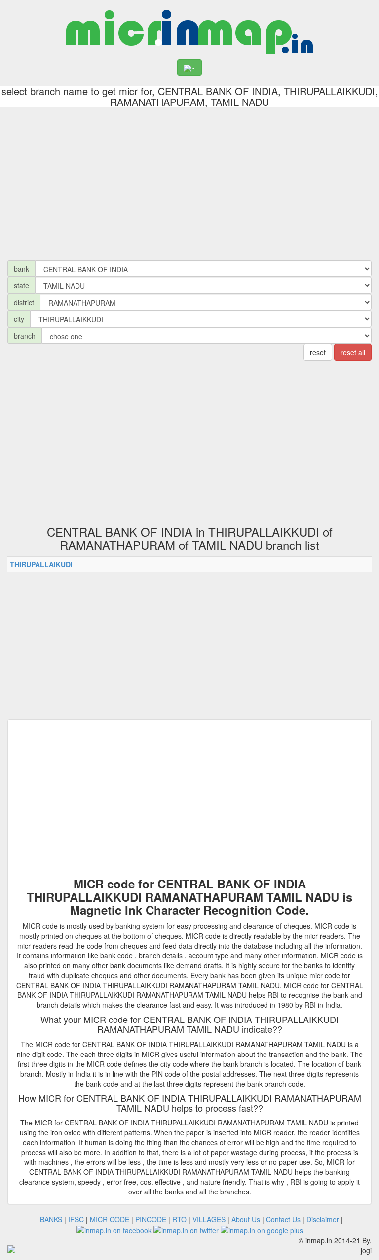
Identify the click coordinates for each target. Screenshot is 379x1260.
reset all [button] (353, 352)
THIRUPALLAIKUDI (41, 564)
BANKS (51, 1219)
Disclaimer (322, 1219)
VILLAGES (209, 1219)
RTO (179, 1219)
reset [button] (318, 352)
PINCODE (150, 1219)
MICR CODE (109, 1219)
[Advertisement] (189, 181)
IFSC (76, 1219)
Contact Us (283, 1219)
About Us (245, 1219)
